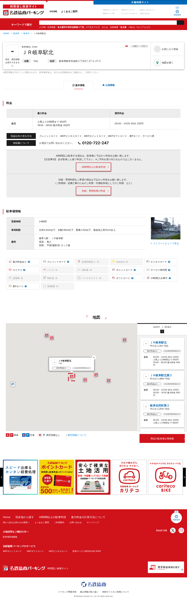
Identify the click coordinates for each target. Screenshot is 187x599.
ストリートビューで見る (166, 243)
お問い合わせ (145, 13)
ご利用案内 (59, 522)
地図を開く (167, 62)
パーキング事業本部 (67, 592)
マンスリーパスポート (130, 13)
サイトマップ (93, 522)
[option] (21, 477)
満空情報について (77, 435)
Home (6, 517)
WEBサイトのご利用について (115, 592)
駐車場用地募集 (10, 537)
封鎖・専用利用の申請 (93, 190)
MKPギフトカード (128, 10)
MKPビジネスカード (147, 10)
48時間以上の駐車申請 (93, 166)
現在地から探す (24, 517)
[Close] (94, 357)
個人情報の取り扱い (89, 592)
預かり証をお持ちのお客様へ (16, 522)
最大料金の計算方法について (88, 517)
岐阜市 (26, 33)
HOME (53, 11)
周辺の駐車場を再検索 (162, 438)
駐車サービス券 (109, 13)
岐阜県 (16, 33)
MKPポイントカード (110, 10)
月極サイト (140, 2)
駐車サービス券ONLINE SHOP (87, 551)
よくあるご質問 (69, 11)
